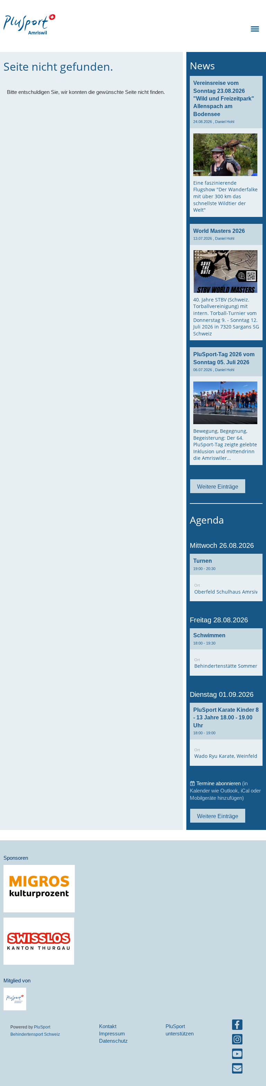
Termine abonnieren (218, 783)
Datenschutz (113, 1041)
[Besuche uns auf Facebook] (237, 1026)
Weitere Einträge (217, 486)
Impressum (112, 1033)
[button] (226, 577)
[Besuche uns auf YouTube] (237, 1055)
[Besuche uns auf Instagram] (237, 1041)
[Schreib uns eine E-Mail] (237, 1070)
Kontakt (107, 1026)
